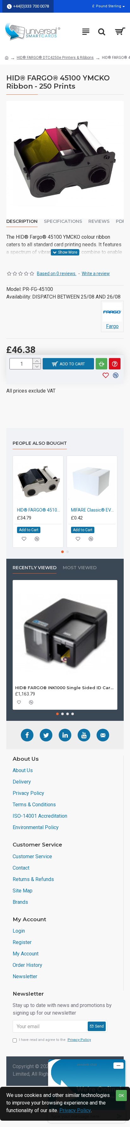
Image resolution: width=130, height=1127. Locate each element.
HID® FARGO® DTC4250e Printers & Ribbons (55, 57)
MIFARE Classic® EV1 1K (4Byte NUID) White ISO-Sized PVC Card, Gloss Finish (93, 510)
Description (22, 221)
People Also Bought (40, 443)
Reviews (98, 221)
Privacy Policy (75, 1110)
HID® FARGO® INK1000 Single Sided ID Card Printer (65, 687)
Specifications (63, 221)
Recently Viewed (34, 567)
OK (121, 1095)
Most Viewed (80, 567)
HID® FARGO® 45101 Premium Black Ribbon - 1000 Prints (39, 510)
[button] (62, 552)
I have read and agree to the (55, 1040)
